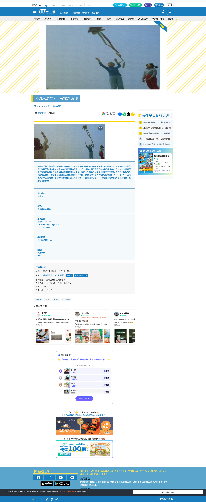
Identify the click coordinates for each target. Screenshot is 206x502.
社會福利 (103, 474)
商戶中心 (148, 5)
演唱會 (37, 18)
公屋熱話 (76, 13)
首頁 (36, 105)
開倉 (97, 471)
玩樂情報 (45, 105)
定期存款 (95, 13)
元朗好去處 (133, 471)
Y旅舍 (56, 299)
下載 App (160, 5)
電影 (47, 299)
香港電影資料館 (81, 275)
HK (46, 5)
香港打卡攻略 (158, 18)
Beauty (71, 5)
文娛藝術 (66, 299)
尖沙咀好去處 (107, 471)
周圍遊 (131, 18)
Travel (54, 5)
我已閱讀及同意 (168, 492)
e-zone (89, 5)
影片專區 (120, 18)
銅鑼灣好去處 (120, 471)
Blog (80, 5)
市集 (92, 471)
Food (63, 5)
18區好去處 (143, 18)
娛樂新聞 (85, 13)
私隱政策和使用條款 (67, 491)
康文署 (41, 112)
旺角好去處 (156, 471)
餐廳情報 (84, 474)
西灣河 (69, 275)
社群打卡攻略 (136, 5)
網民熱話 (84, 481)
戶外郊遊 (94, 474)
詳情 (39, 255)
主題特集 (172, 18)
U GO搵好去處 (121, 5)
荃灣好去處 (145, 471)
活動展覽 (57, 105)
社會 (165, 471)
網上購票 (41, 252)
